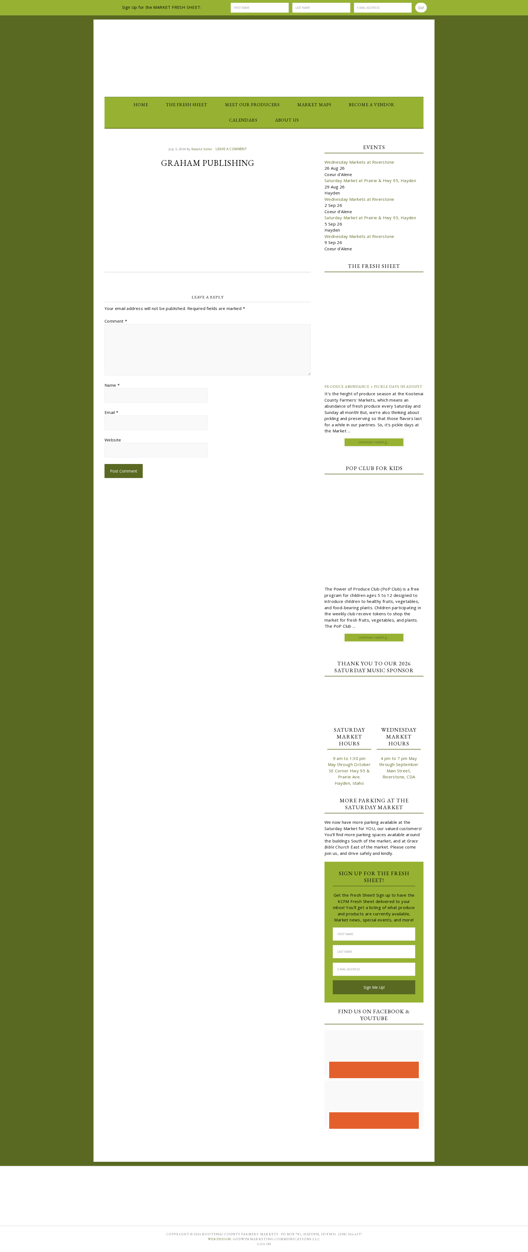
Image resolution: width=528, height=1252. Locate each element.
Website (113, 440)
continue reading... (374, 442)
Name (112, 385)
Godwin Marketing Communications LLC (276, 1239)
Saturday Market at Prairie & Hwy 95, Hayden (370, 180)
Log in (264, 1244)
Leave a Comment (231, 149)
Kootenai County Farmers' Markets (264, 54)
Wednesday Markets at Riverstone (359, 162)
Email (112, 412)
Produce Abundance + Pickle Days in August (373, 386)
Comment (116, 321)
